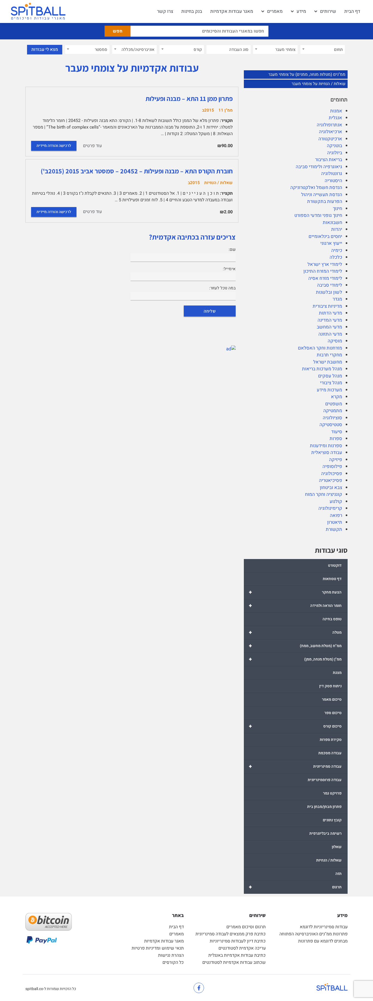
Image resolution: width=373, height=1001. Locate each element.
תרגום (295, 887)
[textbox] (322, 49)
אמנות (336, 110)
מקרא (336, 396)
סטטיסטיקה (330, 424)
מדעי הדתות (330, 313)
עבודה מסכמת (330, 753)
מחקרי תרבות (329, 354)
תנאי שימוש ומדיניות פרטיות (158, 948)
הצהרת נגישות (171, 955)
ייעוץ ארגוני (331, 243)
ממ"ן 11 (225, 110)
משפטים (333, 403)
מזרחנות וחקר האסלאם (320, 348)
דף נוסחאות (332, 579)
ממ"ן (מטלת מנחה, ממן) (295, 659)
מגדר (337, 299)
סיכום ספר (333, 713)
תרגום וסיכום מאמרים (246, 927)
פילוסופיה (332, 466)
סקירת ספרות (331, 740)
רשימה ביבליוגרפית (325, 833)
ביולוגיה (334, 152)
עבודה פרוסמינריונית (325, 780)
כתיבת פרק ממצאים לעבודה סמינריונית (231, 934)
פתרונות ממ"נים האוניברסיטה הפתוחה (313, 934)
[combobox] (322, 49)
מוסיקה (335, 340)
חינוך (337, 208)
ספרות (336, 438)
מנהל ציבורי (331, 382)
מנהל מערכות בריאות (322, 368)
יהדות (336, 229)
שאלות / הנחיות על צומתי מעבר (318, 84)
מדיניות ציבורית (327, 306)
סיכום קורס (295, 726)
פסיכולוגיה (331, 473)
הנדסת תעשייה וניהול (321, 194)
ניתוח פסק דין (330, 686)
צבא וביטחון (331, 487)
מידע (301, 11)
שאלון (337, 847)
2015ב (208, 110)
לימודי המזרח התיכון (322, 271)
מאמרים (275, 11)
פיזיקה (335, 459)
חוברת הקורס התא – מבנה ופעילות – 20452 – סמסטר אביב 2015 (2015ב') (137, 171)
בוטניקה (334, 145)
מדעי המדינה (330, 320)
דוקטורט (335, 565)
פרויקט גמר (332, 793)
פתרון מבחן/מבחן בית (324, 807)
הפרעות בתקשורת (324, 201)
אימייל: (229, 269)
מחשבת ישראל (327, 362)
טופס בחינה (332, 619)
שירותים (328, 11)
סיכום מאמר (332, 699)
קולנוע (336, 501)
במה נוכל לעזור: (222, 288)
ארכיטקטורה (330, 138)
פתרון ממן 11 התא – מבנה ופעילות (189, 98)
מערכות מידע (329, 389)
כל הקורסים (173, 962)
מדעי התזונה (330, 334)
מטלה (295, 632)
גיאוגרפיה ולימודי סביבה (319, 166)
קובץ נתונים (332, 820)
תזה (338, 874)
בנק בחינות (191, 11)
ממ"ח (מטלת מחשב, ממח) (295, 646)
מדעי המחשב (329, 327)
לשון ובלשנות (329, 292)
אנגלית (335, 117)
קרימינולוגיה (330, 508)
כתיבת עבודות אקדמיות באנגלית (237, 955)
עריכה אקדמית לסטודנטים (242, 948)
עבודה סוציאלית (326, 452)
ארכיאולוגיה (330, 131)
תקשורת (334, 529)
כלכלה (336, 257)
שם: (232, 249)
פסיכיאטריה (330, 480)
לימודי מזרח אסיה (325, 278)
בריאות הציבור (328, 159)
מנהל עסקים (330, 376)
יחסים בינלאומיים (325, 236)
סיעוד (336, 431)
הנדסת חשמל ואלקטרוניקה (316, 187)
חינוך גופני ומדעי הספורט (318, 215)
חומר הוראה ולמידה (295, 606)
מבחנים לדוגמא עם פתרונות (323, 941)
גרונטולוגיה (331, 173)
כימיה (336, 250)
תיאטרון (334, 522)
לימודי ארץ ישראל (324, 264)
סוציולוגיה (332, 417)
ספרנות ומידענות (326, 445)
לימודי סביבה (329, 285)
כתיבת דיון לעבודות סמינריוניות (238, 941)
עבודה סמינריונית (295, 766)
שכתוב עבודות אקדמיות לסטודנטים (234, 962)
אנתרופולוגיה (329, 124)
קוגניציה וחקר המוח (323, 494)
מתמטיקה (332, 410)
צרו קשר (165, 11)
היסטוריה (333, 180)
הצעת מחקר (295, 592)
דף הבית (352, 11)
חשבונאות (332, 222)
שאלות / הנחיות (329, 860)
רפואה (336, 515)
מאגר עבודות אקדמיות (231, 11)
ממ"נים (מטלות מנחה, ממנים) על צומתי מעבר (306, 74)
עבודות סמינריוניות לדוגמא (324, 927)
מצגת (337, 673)
